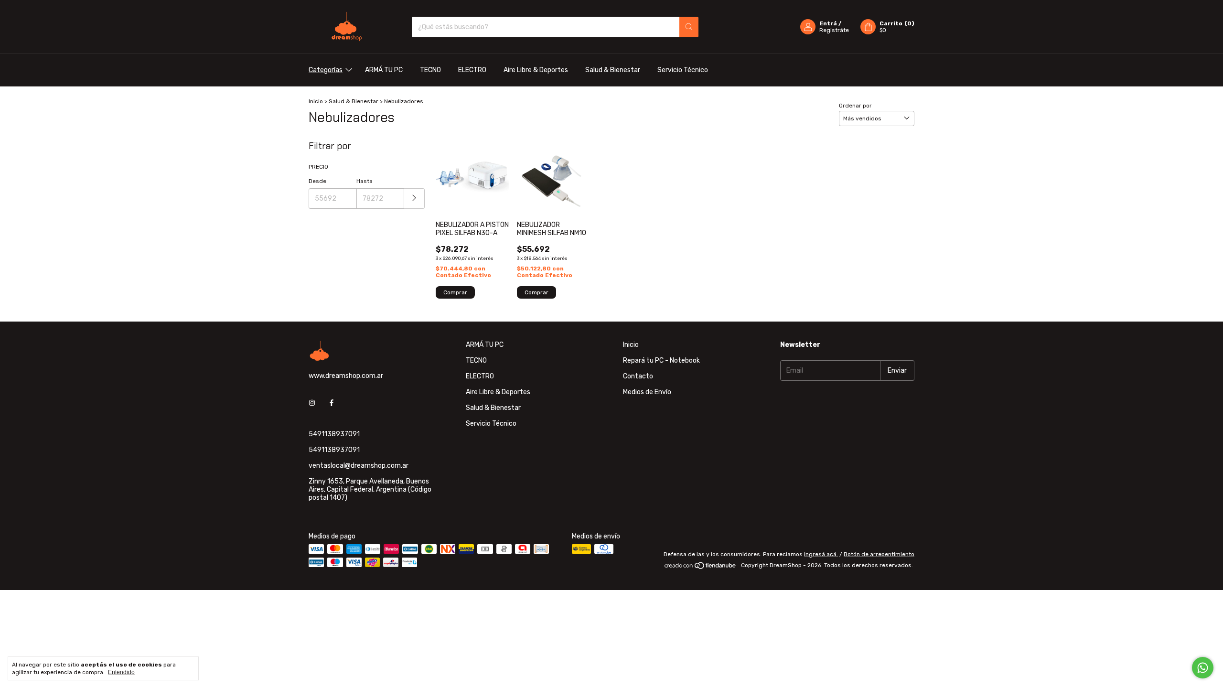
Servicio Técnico (682, 70)
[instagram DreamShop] (312, 403)
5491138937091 (334, 434)
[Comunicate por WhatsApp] (1202, 667)
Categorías (326, 70)
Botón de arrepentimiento (879, 554)
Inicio (316, 101)
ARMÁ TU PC (384, 70)
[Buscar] (688, 27)
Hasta (364, 181)
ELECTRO (472, 70)
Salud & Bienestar (612, 70)
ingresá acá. (821, 554)
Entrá (828, 23)
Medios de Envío (647, 392)
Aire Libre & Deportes (536, 70)
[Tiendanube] (701, 567)
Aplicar (414, 198)
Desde (317, 181)
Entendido (121, 672)
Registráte (834, 30)
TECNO (430, 70)
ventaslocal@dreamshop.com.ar (358, 466)
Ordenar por (855, 105)
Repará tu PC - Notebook (661, 360)
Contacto (638, 376)
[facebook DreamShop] (331, 403)
